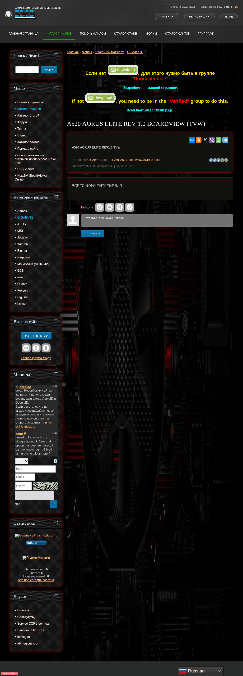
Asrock (22, 211)
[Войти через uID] (99, 207)
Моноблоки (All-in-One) (33, 264)
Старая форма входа (36, 358)
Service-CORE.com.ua (33, 623)
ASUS (21, 224)
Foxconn (23, 290)
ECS (20, 270)
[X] (205, 140)
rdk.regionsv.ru (27, 643)
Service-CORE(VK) (30, 630)
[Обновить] (55, 461)
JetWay (22, 237)
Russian (196, 670)
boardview (135, 160)
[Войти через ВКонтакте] (109, 207)
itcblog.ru (23, 637)
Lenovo (22, 304)
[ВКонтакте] (192, 140)
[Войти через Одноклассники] (129, 207)
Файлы (87, 52)
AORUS (148, 160)
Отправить (93, 233)
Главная (166, 16)
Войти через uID (36, 335)
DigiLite (22, 297)
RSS (235, 6)
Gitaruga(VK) (26, 617)
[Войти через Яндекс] (119, 207)
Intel (20, 277)
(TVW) (115, 160)
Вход (229, 16)
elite (157, 160)
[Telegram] (225, 140)
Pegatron (23, 257)
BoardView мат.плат (109, 52)
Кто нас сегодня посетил (36, 580)
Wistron (22, 244)
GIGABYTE (135, 52)
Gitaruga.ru (25, 610)
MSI (20, 231)
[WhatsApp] (218, 140)
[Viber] (212, 140)
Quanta (22, 284)
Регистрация (199, 16)
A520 (123, 160)
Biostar (22, 250)
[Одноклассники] (198, 140)
